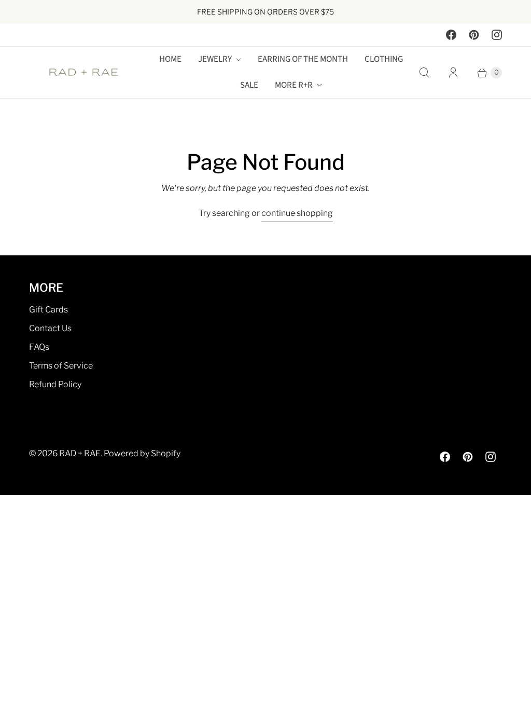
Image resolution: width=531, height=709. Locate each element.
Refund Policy (55, 384)
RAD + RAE (80, 453)
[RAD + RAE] (83, 72)
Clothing (384, 59)
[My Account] (453, 72)
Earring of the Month (303, 59)
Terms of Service (61, 366)
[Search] (424, 72)
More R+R (294, 85)
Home (170, 59)
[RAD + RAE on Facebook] (451, 34)
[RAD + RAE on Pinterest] (474, 34)
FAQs (39, 347)
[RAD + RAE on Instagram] (496, 34)
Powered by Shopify (142, 453)
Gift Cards (48, 310)
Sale (249, 85)
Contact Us (50, 328)
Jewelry (215, 59)
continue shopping (297, 213)
